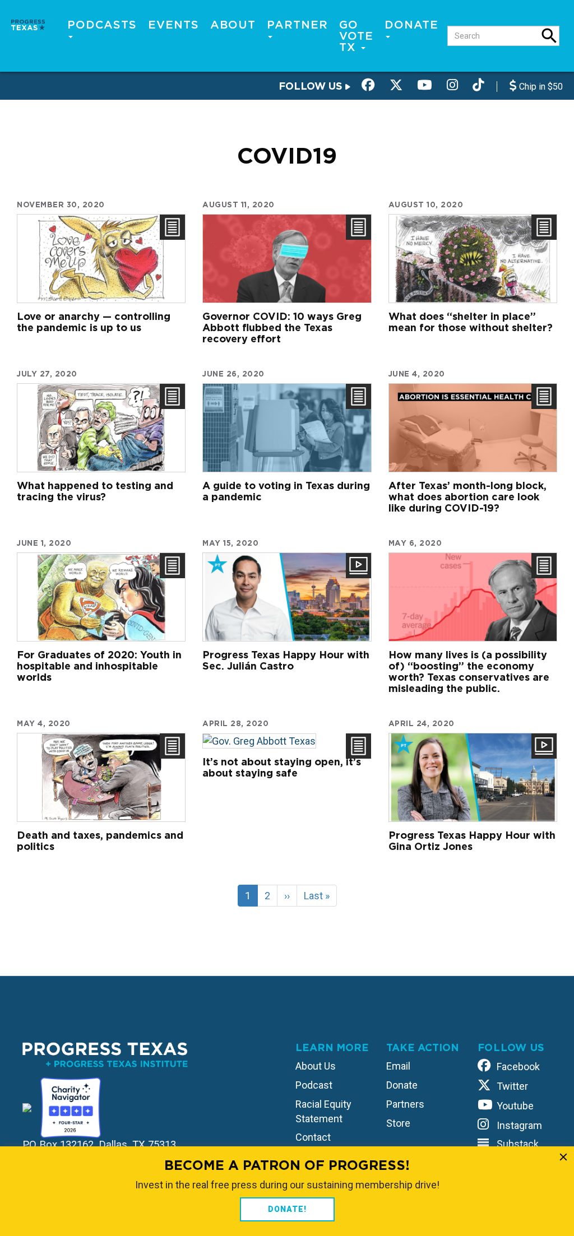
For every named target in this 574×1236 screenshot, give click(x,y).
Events (173, 24)
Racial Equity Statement (323, 1111)
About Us (315, 1066)
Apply (549, 36)
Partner (297, 24)
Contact (313, 1137)
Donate (411, 24)
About (233, 24)
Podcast (313, 1085)
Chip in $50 (540, 86)
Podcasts (102, 24)
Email (398, 1066)
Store (398, 1123)
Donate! (287, 1209)
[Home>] (28, 24)
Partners (405, 1104)
